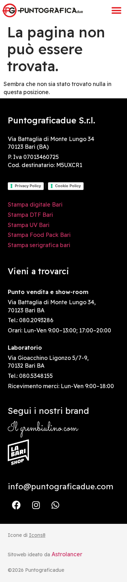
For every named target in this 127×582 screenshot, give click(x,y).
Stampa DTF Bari (30, 214)
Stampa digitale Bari (35, 204)
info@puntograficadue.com (60, 486)
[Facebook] (16, 505)
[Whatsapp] (55, 505)
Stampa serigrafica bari (39, 245)
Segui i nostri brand (48, 410)
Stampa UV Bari (28, 224)
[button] (117, 10)
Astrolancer (67, 554)
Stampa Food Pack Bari (39, 234)
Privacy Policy (28, 185)
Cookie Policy (68, 185)
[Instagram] (36, 505)
